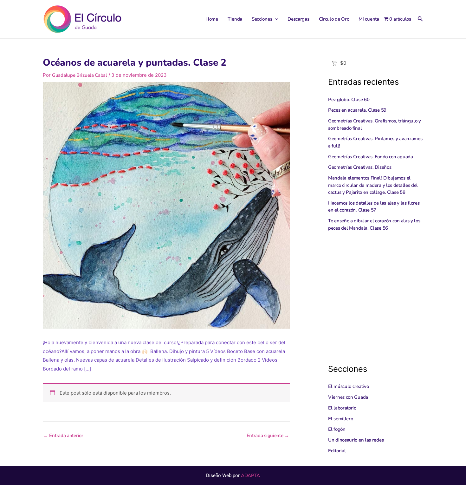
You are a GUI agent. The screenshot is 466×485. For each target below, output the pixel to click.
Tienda (235, 19)
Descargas (298, 19)
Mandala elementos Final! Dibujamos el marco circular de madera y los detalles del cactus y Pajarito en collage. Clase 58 (373, 185)
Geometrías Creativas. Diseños (359, 167)
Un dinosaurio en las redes (356, 440)
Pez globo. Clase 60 (348, 99)
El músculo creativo (348, 386)
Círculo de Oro (334, 19)
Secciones (262, 19)
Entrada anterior (63, 435)
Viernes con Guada (348, 397)
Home (211, 19)
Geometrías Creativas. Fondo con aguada (370, 157)
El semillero (340, 419)
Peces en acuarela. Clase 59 (357, 110)
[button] (275, 19)
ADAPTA (250, 475)
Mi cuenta (369, 19)
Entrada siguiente (268, 435)
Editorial (337, 451)
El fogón (337, 429)
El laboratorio (342, 408)
